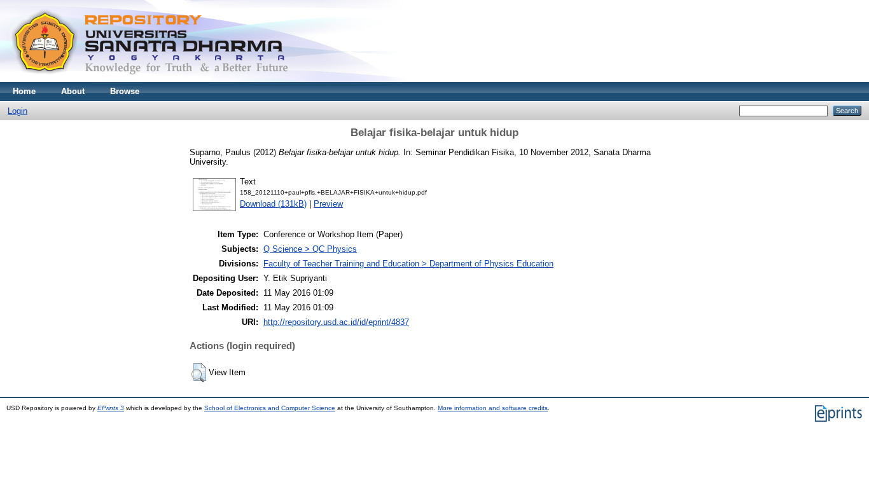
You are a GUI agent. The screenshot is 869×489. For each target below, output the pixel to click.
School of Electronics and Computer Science (269, 407)
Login (17, 111)
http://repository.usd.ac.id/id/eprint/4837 (336, 322)
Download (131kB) (273, 204)
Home (24, 91)
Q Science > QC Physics (310, 249)
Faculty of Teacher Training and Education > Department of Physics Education (408, 263)
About (73, 91)
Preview (328, 204)
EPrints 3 (110, 407)
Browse (124, 91)
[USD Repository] (150, 79)
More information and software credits (493, 407)
